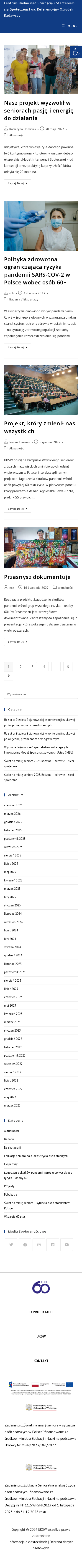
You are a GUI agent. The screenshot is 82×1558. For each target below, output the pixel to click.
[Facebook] (25, 1244)
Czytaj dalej (19, 182)
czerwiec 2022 (13, 1089)
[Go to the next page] (8, 675)
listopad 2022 (13, 1047)
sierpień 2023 (12, 981)
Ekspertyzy (30, 299)
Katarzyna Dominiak (22, 129)
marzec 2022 (12, 1105)
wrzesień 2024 (13, 922)
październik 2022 (15, 1055)
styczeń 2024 (12, 947)
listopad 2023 (13, 964)
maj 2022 (10, 1097)
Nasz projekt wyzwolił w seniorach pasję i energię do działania (39, 110)
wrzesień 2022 (13, 1064)
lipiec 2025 (11, 864)
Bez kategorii (12, 1148)
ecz (11, 588)
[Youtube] (66, 1244)
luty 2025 (10, 897)
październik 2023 (15, 972)
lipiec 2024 (11, 930)
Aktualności (16, 135)
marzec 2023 (12, 1022)
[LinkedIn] (52, 1244)
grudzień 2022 (13, 1039)
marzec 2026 (12, 814)
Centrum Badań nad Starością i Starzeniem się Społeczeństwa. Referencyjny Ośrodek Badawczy (39, 9)
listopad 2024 (13, 914)
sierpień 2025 (12, 855)
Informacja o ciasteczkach (28, 1542)
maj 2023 (10, 1005)
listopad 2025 (13, 830)
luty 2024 (10, 939)
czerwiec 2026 (13, 805)
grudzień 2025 (13, 822)
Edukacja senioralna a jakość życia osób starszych (36, 1156)
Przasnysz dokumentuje (37, 577)
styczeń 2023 (12, 1030)
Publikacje (10, 1195)
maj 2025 (10, 872)
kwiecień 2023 (13, 1014)
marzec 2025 (12, 889)
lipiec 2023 (11, 989)
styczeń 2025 (12, 905)
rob (11, 293)
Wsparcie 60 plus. (15, 1217)
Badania (14, 299)
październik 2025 (15, 839)
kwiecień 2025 (13, 880)
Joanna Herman (19, 442)
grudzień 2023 (13, 955)
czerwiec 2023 (13, 997)
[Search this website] (41, 694)
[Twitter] (11, 1244)
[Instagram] (39, 1244)
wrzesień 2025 (13, 847)
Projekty (9, 1186)
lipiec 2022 (11, 1080)
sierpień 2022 (12, 1072)
